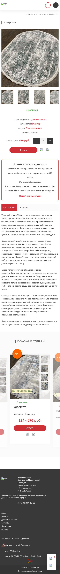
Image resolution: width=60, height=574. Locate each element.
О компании (6, 526)
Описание (9, 207)
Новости (4, 516)
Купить (23, 150)
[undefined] (5, 58)
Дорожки (25, 539)
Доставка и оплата (9, 520)
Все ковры (5, 539)
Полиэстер (35, 124)
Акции (3, 513)
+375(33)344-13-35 (26, 503)
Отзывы (23, 207)
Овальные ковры (34, 128)
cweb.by (38, 571)
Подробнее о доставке (30, 196)
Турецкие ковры (37, 119)
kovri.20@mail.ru (12, 551)
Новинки (15, 539)
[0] (52, 559)
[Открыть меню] (56, 5)
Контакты (5, 523)
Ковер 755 (20, 407)
